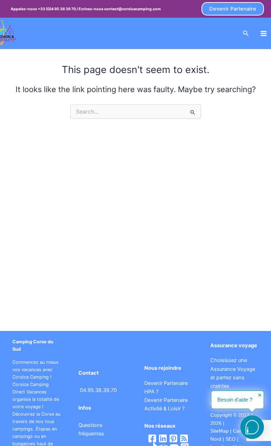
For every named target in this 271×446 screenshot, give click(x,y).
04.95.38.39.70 (98, 390)
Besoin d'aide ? (234, 400)
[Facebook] (152, 438)
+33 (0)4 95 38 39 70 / (58, 9)
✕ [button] (260, 395)
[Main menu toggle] (263, 33)
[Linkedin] (162, 438)
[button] (232, 9)
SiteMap (219, 431)
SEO (230, 439)
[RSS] (184, 438)
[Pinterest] (173, 438)
